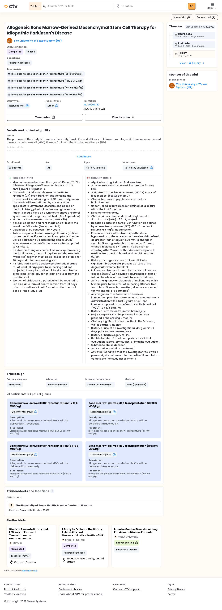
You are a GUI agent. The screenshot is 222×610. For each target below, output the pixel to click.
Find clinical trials (15, 589)
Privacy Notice (176, 589)
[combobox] (79, 6)
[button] (19, 63)
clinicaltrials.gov (29, 570)
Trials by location (15, 594)
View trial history (190, 63)
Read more (84, 156)
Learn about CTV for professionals (81, 594)
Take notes (42, 117)
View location (121, 117)
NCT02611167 (92, 104)
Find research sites (70, 589)
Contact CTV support (126, 589)
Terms (172, 594)
